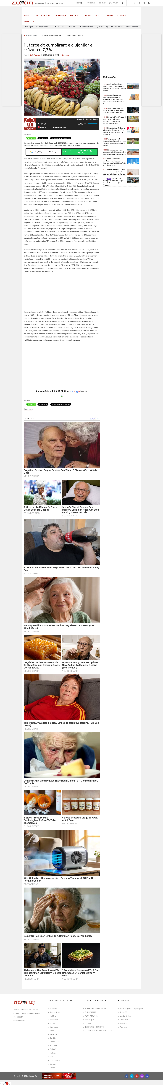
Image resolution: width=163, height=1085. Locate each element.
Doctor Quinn (125, 1016)
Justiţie (53, 1038)
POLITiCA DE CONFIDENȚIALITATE (100, 1031)
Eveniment (109, 16)
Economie (86, 16)
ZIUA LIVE (60, 27)
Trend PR (123, 1012)
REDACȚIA (89, 1019)
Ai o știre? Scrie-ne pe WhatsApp (39, 27)
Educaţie (53, 1045)
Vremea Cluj (103, 27)
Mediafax (123, 1023)
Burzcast (80, 1081)
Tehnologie (54, 1008)
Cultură (53, 1049)
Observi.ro (124, 1019)
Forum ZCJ (54, 1042)
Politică (74, 16)
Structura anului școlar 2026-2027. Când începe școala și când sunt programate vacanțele (114, 152)
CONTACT (89, 1023)
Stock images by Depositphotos (132, 1008)
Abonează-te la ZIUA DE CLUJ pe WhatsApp (81, 152)
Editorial (53, 1064)
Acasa (28, 35)
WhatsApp (114, 3)
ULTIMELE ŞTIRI (43, 16)
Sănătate (121, 16)
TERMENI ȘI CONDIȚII (94, 1027)
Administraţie (60, 16)
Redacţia (79, 3)
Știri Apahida (133, 27)
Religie (53, 1053)
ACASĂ (29, 16)
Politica (53, 1016)
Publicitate (91, 3)
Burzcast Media (90, 1081)
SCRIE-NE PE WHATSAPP (95, 1008)
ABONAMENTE (91, 1016)
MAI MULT (28, 22)
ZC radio (73, 27)
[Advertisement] (62, 292)
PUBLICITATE (90, 1012)
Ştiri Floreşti (118, 27)
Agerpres (123, 1027)
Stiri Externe (55, 1060)
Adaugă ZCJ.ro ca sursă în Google (45, 152)
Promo (52, 1068)
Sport (97, 16)
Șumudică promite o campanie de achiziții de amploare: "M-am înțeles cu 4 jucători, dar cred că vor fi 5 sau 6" (114, 99)
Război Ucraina (87, 27)
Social (52, 1023)
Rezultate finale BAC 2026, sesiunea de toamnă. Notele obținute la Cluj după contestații (114, 172)
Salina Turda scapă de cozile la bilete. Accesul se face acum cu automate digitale (113, 110)
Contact (102, 3)
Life (51, 1056)
